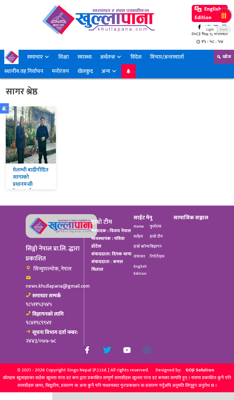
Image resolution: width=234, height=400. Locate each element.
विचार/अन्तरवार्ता (167, 56)
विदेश (136, 56)
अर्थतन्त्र (108, 56)
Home (139, 226)
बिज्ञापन (156, 246)
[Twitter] (107, 350)
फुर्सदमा (156, 226)
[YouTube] (127, 350)
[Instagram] (147, 350)
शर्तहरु (138, 236)
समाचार (35, 56)
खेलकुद (85, 71)
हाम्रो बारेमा (142, 246)
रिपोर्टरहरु (157, 256)
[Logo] (98, 19)
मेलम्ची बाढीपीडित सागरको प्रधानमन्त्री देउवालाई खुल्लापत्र (31, 184)
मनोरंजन (60, 71)
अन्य (106, 71)
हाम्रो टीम (156, 236)
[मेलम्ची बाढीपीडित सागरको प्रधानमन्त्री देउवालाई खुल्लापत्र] (31, 135)
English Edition (208, 13)
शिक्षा (63, 56)
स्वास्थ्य (84, 56)
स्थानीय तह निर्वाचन (23, 71)
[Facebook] (199, 27)
